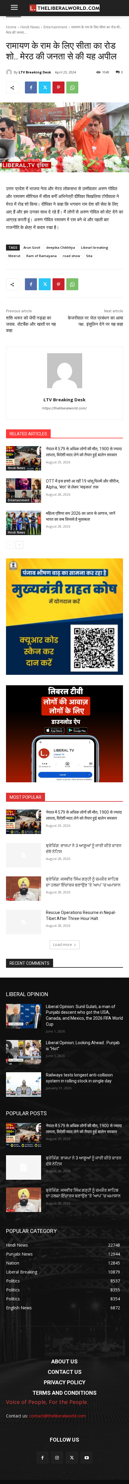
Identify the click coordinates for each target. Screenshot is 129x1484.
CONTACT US (65, 1372)
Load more (62, 944)
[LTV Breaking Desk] (10, 72)
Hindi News (30, 27)
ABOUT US (64, 1361)
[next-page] (19, 545)
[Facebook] (31, 87)
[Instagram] (57, 1457)
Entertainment (55, 27)
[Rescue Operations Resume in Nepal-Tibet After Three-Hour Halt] (23, 922)
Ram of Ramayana (41, 256)
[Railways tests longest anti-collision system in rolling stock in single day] (23, 1084)
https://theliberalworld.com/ (64, 408)
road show (71, 256)
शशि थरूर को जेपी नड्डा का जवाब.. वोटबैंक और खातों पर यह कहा (31, 324)
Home (11, 27)
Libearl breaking (94, 247)
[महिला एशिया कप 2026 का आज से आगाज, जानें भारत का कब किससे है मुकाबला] (23, 523)
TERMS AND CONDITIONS (64, 1393)
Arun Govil (31, 247)
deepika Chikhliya (60, 247)
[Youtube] (86, 1457)
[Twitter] (45, 87)
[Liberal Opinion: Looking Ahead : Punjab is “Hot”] (23, 1052)
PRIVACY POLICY (65, 1382)
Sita (89, 256)
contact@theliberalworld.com (57, 1416)
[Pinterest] (58, 87)
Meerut (14, 256)
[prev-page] (10, 545)
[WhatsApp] (72, 87)
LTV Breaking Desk (35, 72)
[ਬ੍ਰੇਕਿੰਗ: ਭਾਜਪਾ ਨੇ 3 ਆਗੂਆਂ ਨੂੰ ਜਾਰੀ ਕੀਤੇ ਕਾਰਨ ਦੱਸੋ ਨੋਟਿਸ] (23, 855)
